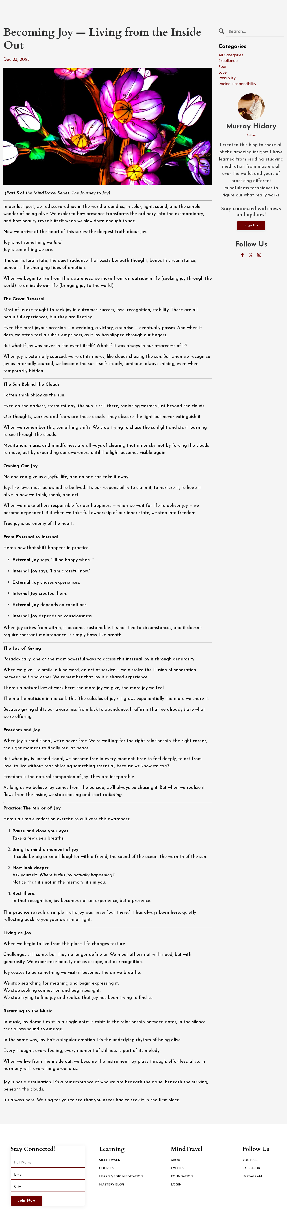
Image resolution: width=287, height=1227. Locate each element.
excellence (228, 60)
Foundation (182, 1176)
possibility (227, 78)
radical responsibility (237, 83)
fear (223, 66)
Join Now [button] (26, 1201)
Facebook (251, 1168)
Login (176, 1184)
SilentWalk (109, 1160)
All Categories (231, 55)
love (223, 72)
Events (177, 1168)
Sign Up (251, 225)
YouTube (250, 1160)
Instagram (252, 1176)
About (176, 1160)
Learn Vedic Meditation (121, 1176)
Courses (106, 1168)
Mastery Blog (111, 1184)
